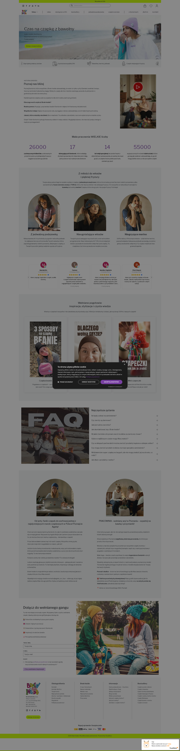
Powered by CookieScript (115, 386)
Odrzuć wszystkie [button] (88, 382)
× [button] (124, 364)
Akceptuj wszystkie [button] (111, 382)
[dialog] (90, 375)
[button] (65, 382)
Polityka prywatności (93, 377)
